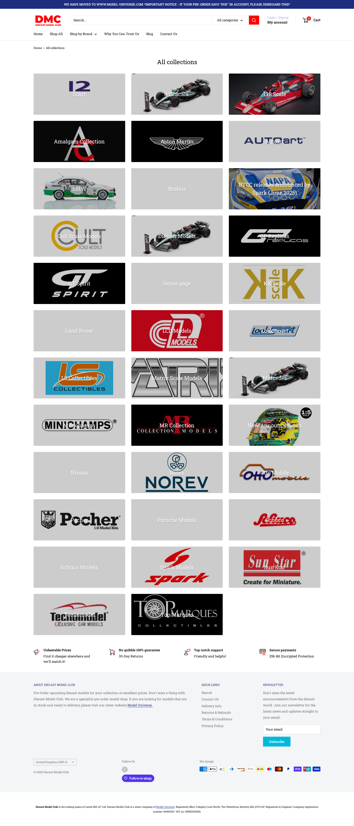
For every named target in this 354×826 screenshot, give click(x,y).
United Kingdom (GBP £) (51, 762)
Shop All (56, 34)
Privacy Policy (213, 726)
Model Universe (165, 806)
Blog (149, 34)
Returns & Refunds (216, 712)
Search (207, 692)
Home (38, 34)
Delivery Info (211, 706)
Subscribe (276, 741)
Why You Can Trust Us (121, 34)
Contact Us (168, 34)
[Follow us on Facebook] (125, 769)
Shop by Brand (81, 34)
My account (277, 22)
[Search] (254, 20)
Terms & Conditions (217, 719)
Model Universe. (140, 705)
